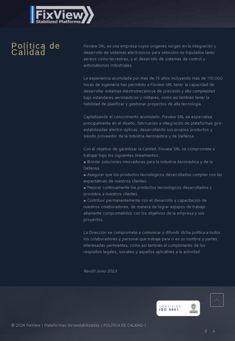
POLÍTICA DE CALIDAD (123, 325)
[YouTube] (214, 331)
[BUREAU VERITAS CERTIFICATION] (178, 325)
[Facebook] (206, 331)
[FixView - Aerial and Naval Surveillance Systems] (51, 14)
